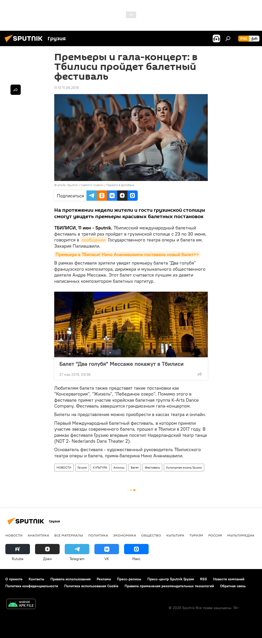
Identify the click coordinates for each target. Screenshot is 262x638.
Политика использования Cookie (91, 586)
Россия (215, 535)
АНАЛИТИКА (38, 535)
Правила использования (70, 579)
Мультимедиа (240, 535)
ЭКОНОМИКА (124, 535)
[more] (200, 374)
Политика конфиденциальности (31, 586)
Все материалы (68, 535)
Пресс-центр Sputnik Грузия (170, 579)
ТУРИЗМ (196, 535)
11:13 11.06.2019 (66, 87)
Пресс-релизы (129, 579)
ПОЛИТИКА (98, 535)
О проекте (14, 579)
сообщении (93, 240)
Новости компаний (228, 579)
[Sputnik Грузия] (25, 42)
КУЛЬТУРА (100, 467)
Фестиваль (152, 467)
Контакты (36, 579)
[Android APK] (21, 604)
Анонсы (119, 467)
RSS (203, 579)
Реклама (104, 579)
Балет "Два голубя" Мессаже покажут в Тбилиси (121, 363)
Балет (135, 467)
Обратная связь (233, 586)
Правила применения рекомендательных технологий (169, 586)
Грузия (82, 467)
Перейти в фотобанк (120, 185)
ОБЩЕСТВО (151, 535)
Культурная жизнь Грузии (184, 467)
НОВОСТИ (64, 467)
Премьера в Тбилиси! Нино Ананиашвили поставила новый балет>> (127, 254)
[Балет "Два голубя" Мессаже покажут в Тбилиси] (131, 324)
